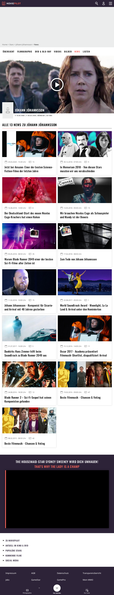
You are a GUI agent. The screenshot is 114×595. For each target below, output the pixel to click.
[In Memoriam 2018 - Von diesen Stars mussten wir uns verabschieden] (85, 144)
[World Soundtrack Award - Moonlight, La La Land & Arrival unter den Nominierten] (85, 282)
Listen (86, 51)
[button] (27, 591)
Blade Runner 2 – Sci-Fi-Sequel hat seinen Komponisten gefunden (27, 399)
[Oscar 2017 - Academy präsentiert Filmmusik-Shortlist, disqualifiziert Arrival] (85, 328)
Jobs (7, 579)
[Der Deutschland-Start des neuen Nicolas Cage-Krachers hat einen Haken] (29, 190)
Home (4, 44)
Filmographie (24, 51)
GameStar (35, 579)
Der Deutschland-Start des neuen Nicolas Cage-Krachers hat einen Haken (27, 215)
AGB (33, 573)
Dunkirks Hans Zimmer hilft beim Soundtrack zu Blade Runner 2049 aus (25, 353)
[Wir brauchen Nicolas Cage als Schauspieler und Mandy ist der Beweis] (85, 190)
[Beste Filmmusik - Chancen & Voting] (85, 374)
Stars (11, 44)
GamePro (61, 579)
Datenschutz (63, 573)
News (77, 51)
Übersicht (8, 51)
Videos (57, 51)
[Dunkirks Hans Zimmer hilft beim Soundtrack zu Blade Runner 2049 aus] (29, 328)
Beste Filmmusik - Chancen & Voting (80, 397)
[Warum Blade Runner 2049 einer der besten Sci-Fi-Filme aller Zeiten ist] (29, 236)
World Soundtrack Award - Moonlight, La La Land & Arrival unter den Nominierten (84, 307)
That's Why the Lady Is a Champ (57, 467)
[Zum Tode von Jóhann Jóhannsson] (85, 236)
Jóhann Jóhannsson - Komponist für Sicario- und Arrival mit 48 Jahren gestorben (28, 307)
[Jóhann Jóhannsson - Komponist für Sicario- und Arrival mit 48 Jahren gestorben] (29, 282)
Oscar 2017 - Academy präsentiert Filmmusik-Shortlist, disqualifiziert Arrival (83, 353)
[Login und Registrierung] (103, 3)
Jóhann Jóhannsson (24, 44)
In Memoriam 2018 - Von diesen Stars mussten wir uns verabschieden (81, 169)
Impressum (11, 573)
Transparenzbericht (92, 573)
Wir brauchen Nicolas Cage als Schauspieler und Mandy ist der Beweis (84, 215)
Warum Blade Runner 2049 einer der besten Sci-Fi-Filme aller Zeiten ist (28, 261)
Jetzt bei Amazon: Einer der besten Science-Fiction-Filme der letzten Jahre (28, 169)
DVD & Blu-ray (43, 51)
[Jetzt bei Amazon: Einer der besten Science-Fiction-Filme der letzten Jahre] (29, 144)
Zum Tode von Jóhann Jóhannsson (78, 259)
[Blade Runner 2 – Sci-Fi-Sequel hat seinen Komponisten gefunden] (29, 374)
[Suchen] (96, 3)
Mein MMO (88, 579)
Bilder (68, 51)
